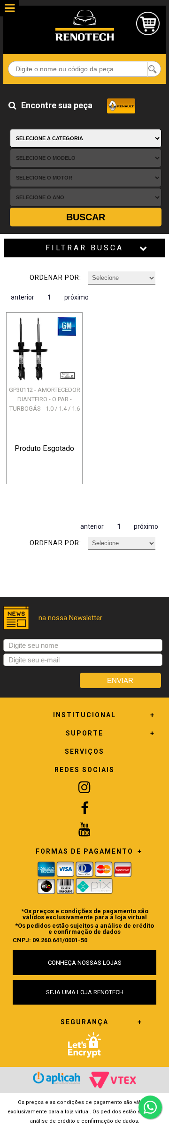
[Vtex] (112, 1080)
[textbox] (84, 69)
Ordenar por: (55, 277)
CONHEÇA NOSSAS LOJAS (85, 962)
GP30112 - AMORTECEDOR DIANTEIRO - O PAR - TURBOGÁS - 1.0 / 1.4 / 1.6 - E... (44, 403)
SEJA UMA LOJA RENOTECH (84, 992)
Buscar (85, 217)
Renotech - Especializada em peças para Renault (84, 25)
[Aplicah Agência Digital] (56, 1078)
